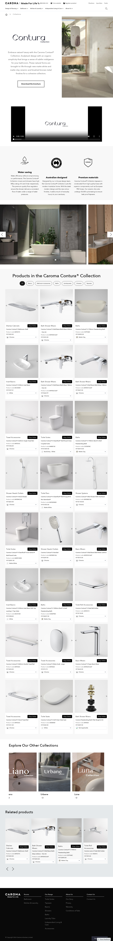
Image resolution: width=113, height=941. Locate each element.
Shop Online (32, 326)
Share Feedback (105, 939)
